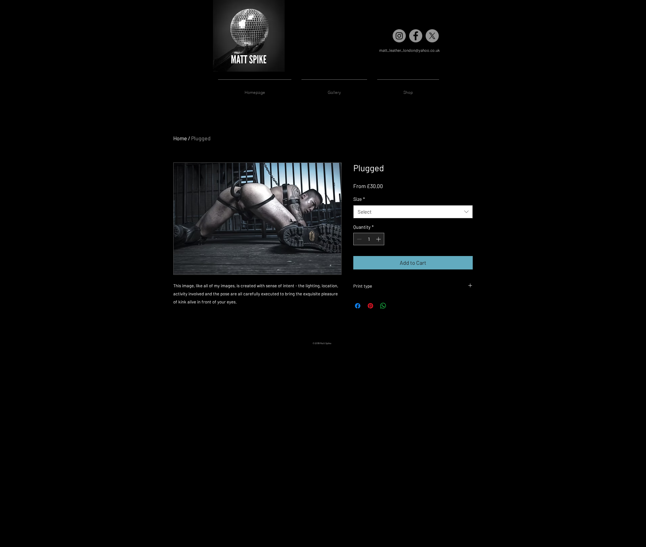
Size (359, 199)
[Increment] (379, 239)
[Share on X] (396, 306)
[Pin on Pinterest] (370, 306)
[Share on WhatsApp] (383, 306)
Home (180, 138)
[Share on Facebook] (358, 306)
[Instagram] (399, 35)
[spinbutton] (369, 239)
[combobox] (413, 211)
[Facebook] (415, 35)
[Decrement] (358, 239)
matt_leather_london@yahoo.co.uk (409, 50)
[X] (432, 35)
